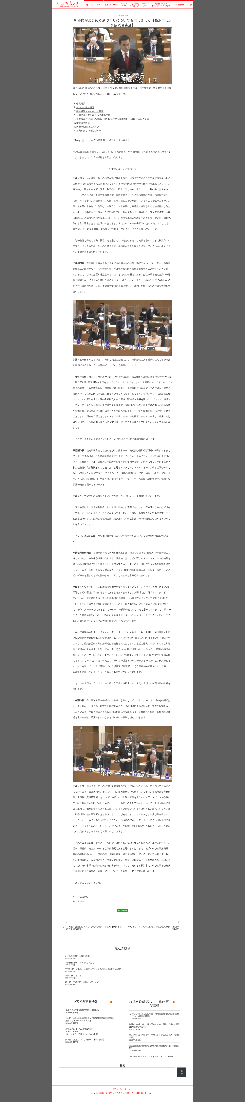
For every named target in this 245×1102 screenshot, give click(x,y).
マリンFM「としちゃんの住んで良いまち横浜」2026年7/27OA (93, 969)
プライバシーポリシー (122, 1089)
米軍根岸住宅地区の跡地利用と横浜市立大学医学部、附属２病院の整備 (112, 119)
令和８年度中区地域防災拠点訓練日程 (82, 1010)
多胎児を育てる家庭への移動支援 (93, 115)
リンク (189, 5)
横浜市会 (81, 901)
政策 (106, 5)
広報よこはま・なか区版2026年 (79, 1029)
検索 (122, 1065)
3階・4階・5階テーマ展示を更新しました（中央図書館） (152, 1057)
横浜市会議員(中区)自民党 (68, 5)
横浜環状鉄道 (83, 123)
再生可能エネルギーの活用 (90, 111)
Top (86, 5)
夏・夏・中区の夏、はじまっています (82, 982)
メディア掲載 (145, 5)
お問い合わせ (178, 5)
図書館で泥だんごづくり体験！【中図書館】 (85, 1039)
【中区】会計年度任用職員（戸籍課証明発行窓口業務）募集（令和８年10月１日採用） (90, 1019)
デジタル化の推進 (85, 107)
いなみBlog (124, 5)
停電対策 (80, 103)
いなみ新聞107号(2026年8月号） (80, 956)
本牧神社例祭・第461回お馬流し (79, 962)
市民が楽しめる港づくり (88, 130)
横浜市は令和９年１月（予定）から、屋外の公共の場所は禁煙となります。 (154, 1025)
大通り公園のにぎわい (87, 127)
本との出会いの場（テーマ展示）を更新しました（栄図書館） (154, 1036)
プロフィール (96, 5)
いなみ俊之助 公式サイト (124, 1093)
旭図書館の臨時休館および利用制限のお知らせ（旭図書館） (154, 1047)
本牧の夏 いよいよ (73, 975)
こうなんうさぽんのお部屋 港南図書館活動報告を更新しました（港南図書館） (154, 1015)
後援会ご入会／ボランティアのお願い (161, 5)
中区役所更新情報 (85, 1002)
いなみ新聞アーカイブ (134, 5)
